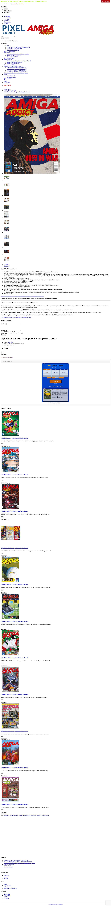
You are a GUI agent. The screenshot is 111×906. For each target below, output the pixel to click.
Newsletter (6, 898)
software (34, 815)
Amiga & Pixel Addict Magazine (56, 904)
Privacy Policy (7, 865)
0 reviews (3, 357)
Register (9, 17)
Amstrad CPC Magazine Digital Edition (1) (17, 71)
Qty (1, 352)
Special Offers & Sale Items (10, 888)
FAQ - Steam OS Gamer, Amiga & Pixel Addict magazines (18, 861)
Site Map (6, 878)
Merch (5, 79)
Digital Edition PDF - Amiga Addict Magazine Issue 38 (14, 804)
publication (46, 815)
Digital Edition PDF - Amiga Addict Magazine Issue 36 (14, 731)
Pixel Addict (21, 3)
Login (8, 19)
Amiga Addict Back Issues (10, 90)
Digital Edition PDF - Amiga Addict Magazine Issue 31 (17, 92)
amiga (11, 815)
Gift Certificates (7, 885)
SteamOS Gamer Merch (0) (13, 63)
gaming (25, 815)
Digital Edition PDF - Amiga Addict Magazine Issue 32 (14, 584)
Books (5, 74)
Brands (5, 884)
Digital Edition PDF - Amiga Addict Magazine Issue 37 (14, 767)
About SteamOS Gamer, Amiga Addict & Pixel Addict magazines (19, 863)
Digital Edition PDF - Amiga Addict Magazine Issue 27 (14, 511)
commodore (6, 815)
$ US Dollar (6, 12)
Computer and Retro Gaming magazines (13, 66)
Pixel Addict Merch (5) (12, 56)
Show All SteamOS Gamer (10, 65)
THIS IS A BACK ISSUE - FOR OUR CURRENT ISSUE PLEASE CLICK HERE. (22, 296)
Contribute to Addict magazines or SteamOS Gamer (16, 860)
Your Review (4, 330)
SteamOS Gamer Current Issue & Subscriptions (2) (19, 60)
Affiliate (6, 887)
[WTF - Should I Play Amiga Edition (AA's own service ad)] (55, 382)
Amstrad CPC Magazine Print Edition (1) (16, 70)
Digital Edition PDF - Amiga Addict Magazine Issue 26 (14, 474)
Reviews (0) (6, 266)
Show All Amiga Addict (9, 51)
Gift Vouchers (7, 82)
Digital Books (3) (11, 75)
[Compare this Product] (9, 446)
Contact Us (6, 875)
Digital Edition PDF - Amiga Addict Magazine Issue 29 (14, 548)
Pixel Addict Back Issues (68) (14, 55)
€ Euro (5, 9)
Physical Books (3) (11, 77)
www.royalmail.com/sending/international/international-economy (16, 317)
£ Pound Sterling (7, 10)
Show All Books (8, 78)
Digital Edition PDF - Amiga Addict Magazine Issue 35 (14, 694)
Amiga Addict (14, 3)
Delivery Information (9, 864)
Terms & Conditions (8, 867)
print (42, 815)
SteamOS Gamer (8, 59)
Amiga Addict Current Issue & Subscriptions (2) (18, 47)
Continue (3, 334)
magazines (15, 815)
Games (5, 81)
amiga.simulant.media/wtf (55, 402)
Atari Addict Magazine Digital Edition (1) (17, 69)
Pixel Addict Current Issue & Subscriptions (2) (18, 54)
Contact (5, 84)
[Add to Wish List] (7, 446)
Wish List (6, 896)
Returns (5, 876)
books (38, 815)
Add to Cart (3, 354)
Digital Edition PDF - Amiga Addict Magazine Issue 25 (14, 438)
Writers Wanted (7, 85)
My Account (7, 894)
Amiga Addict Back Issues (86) (14, 48)
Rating (2, 333)
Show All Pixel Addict (9, 58)
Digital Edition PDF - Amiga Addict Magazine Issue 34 (14, 657)
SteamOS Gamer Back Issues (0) (14, 62)
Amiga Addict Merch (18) (13, 50)
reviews (30, 815)
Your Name (3, 324)
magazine (21, 815)
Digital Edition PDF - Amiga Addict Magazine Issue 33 (14, 621)
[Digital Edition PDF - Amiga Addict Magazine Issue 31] (32, 173)
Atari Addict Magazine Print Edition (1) (16, 67)
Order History (7, 895)
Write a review (9, 357)
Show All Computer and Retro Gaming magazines (16, 73)
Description (6, 264)
